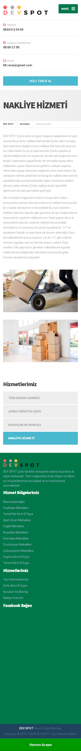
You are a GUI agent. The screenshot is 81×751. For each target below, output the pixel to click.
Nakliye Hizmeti (21, 438)
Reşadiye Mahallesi (15, 532)
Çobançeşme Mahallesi (18, 550)
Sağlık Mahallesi (13, 526)
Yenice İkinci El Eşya (16, 563)
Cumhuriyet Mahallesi (17, 544)
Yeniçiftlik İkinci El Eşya (18, 514)
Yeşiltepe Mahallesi (15, 507)
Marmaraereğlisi (14, 501)
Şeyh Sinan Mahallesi (17, 520)
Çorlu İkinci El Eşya (24, 411)
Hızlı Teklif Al (40, 81)
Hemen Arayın (40, 745)
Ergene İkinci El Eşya (16, 556)
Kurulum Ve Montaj (24, 425)
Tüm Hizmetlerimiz (24, 398)
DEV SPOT (26, 728)
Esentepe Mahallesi (16, 538)
